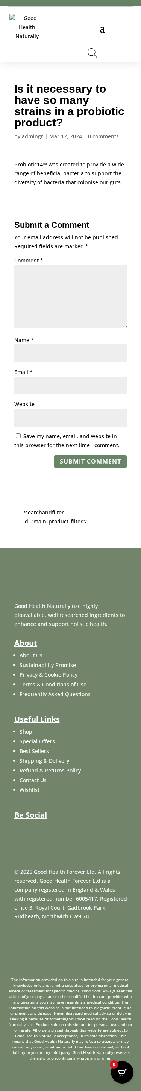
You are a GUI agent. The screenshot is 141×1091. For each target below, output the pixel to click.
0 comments (103, 136)
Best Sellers (34, 751)
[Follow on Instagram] (55, 830)
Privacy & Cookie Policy (48, 674)
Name (24, 340)
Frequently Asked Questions (55, 694)
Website (24, 404)
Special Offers (37, 741)
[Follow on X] (37, 830)
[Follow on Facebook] (19, 830)
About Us (31, 655)
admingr (32, 136)
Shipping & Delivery (44, 760)
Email (23, 371)
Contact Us (33, 780)
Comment (28, 260)
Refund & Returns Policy (50, 770)
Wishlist (29, 789)
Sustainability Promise (48, 665)
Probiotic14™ (30, 164)
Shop (26, 731)
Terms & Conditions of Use (53, 684)
